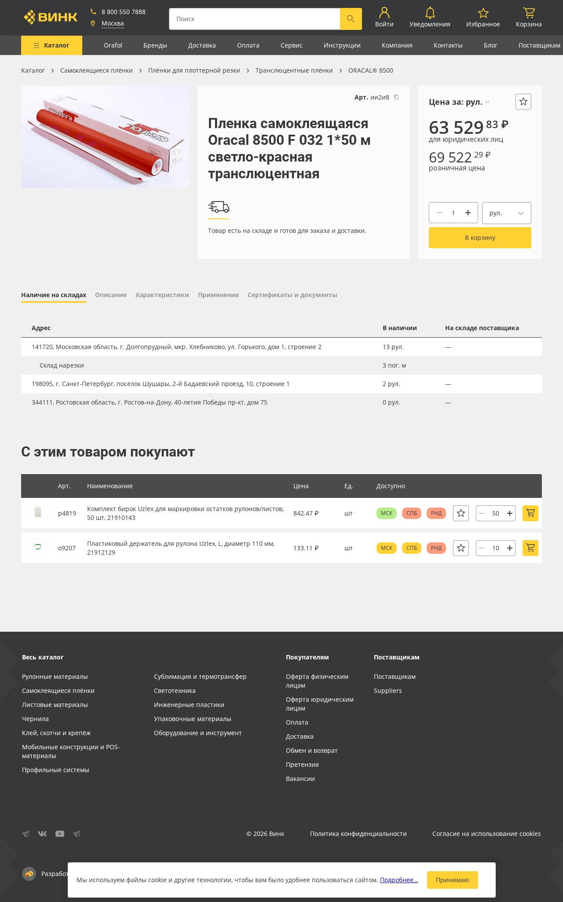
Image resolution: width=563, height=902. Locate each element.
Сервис (292, 45)
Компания (397, 45)
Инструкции (342, 45)
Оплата (248, 45)
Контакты (448, 45)
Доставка (202, 45)
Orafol (113, 45)
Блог (490, 45)
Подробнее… (399, 880)
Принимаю (452, 880)
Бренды (155, 45)
